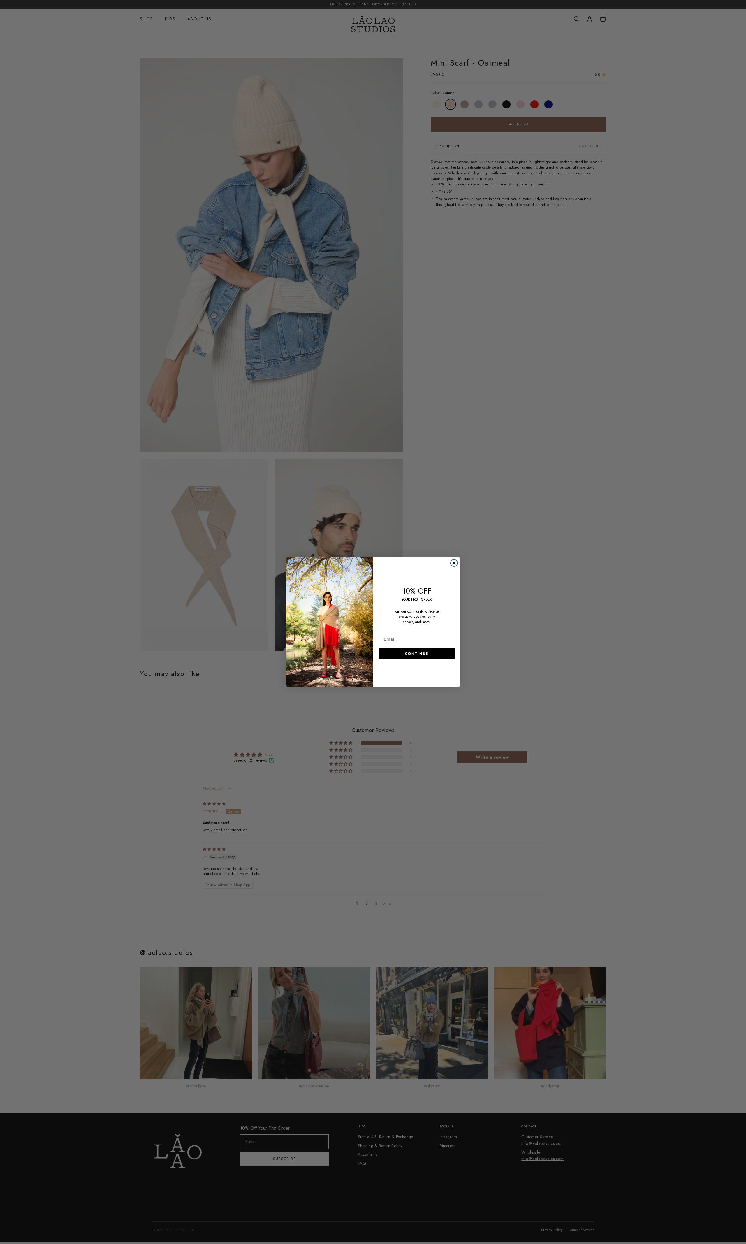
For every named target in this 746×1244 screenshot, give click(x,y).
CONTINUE (416, 653)
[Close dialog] (454, 562)
